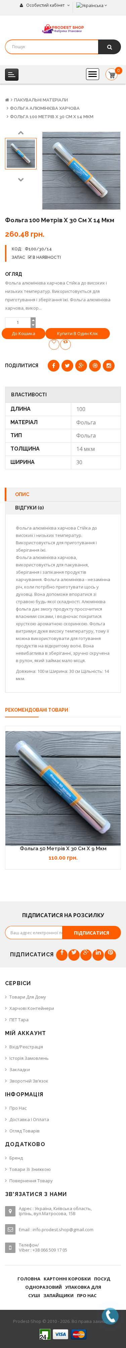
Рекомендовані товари (36, 710)
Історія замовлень (29, 1058)
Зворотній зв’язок (28, 1081)
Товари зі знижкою (30, 1169)
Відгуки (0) (29, 507)
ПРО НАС (86, 1295)
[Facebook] (62, 955)
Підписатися (91, 933)
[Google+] (86, 955)
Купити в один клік (77, 333)
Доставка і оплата (29, 1119)
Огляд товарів (24, 1131)
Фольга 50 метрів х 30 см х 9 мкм (63, 849)
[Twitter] (74, 955)
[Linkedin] (98, 955)
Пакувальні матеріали (41, 99)
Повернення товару (31, 1181)
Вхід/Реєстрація (26, 1047)
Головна (28, 1279)
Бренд (16, 1158)
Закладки (19, 1069)
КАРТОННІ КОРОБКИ (67, 1279)
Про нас (18, 1108)
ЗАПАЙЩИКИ (58, 1295)
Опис (22, 494)
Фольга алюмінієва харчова (45, 108)
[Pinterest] (110, 955)
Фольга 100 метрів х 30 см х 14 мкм (51, 116)
